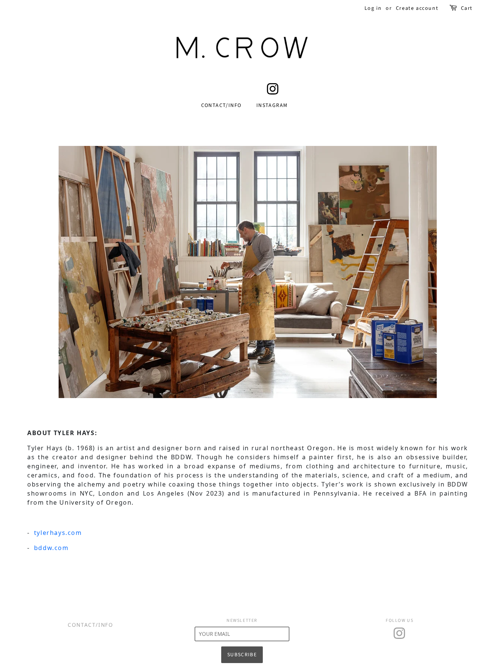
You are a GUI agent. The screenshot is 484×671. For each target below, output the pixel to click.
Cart (467, 8)
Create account (417, 8)
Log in (373, 8)
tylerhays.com (58, 532)
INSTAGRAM (272, 105)
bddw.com (51, 548)
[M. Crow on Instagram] (273, 92)
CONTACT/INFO (221, 105)
